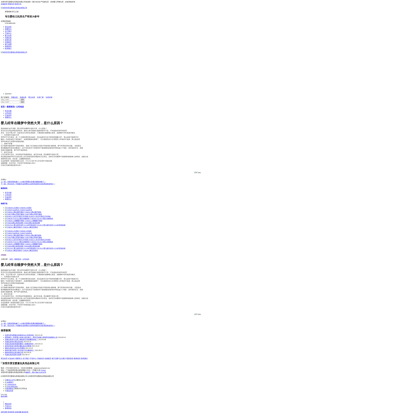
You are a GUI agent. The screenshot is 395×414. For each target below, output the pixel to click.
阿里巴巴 (11, 4)
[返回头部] (9, 391)
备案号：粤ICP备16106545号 (36, 372)
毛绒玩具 (8, 38)
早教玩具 (14, 97)
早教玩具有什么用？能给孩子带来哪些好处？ (21, 339)
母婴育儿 (8, 29)
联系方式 (18, 4)
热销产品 (4, 203)
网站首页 (8, 404)
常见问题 (8, 111)
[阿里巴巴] (10, 380)
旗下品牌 (8, 44)
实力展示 (62, 358)
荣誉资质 (70, 358)
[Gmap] (43, 370)
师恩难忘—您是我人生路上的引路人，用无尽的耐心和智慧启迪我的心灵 (31, 337)
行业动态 (8, 115)
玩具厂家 (40, 97)
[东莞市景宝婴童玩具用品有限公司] (14, 8)
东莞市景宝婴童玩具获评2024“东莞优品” (19, 335)
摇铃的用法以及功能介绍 (14, 352)
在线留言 (4, 4)
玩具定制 (49, 97)
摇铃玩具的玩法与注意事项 (15, 348)
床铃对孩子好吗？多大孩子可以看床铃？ (20, 350)
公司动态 (20, 107)
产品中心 (8, 33)
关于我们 (8, 31)
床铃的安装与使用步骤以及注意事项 (18, 346)
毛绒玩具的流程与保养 (13, 355)
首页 (3, 107)
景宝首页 (8, 27)
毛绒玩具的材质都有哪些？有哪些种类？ (20, 344)
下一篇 (28, 184)
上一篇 (23, 182)
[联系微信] (9, 388)
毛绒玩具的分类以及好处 (14, 342)
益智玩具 (8, 40)
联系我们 (8, 48)
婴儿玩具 (8, 35)
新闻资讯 (8, 46)
